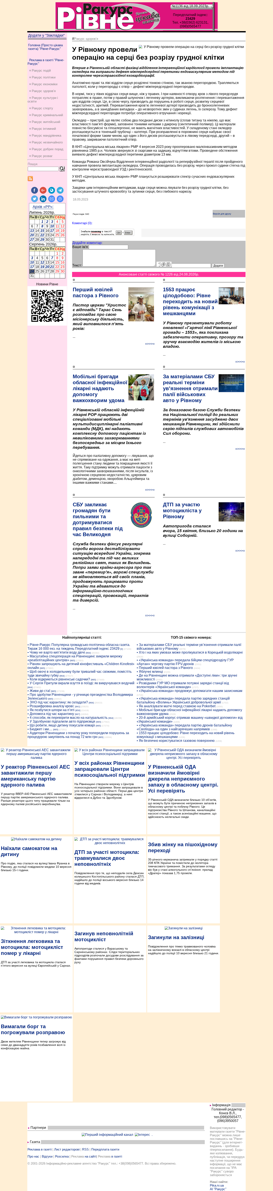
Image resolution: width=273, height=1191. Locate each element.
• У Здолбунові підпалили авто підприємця (61, 721)
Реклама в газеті (40, 1149)
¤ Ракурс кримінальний (46, 115)
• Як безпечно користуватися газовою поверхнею (176, 740)
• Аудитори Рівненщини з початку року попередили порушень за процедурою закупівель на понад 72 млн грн (78, 735)
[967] (77, 714)
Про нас (33, 1156)
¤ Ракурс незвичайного (46, 142)
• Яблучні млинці (150, 671)
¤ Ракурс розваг (40, 156)
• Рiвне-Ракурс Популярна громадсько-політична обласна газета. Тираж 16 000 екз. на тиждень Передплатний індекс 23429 (79, 646)
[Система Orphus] (106, 235)
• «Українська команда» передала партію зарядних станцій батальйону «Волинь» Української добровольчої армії (183, 700)
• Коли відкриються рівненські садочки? (59, 679)
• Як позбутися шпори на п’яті (51, 710)
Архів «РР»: (43, 207)
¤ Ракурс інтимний (42, 128)
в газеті (116, 1156)
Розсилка (62, 1156)
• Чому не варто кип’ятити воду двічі (56, 652)
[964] (88, 653)
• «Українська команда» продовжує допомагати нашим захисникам (189, 691)
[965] (72, 660)
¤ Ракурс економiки (43, 84)
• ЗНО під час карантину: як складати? (58, 702)
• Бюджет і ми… (40, 729)
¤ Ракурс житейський (44, 122)
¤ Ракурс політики (42, 77)
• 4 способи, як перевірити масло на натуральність (67, 717)
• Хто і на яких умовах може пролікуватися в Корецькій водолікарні (190, 652)
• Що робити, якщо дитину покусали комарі (61, 725)
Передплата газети (105, 1149)
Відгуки (47, 1156)
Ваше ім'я (80, 247)
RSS (85, 1149)
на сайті (90, 1156)
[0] (121, 649)
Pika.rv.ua (217, 1185)
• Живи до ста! (39, 691)
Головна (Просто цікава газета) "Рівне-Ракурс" (45, 47)
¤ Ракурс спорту (41, 108)
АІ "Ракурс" (218, 1189)
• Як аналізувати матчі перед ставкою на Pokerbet (176, 706)
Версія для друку (222, 213)
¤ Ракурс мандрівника (45, 135)
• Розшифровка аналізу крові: (51, 706)
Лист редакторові (67, 1149)
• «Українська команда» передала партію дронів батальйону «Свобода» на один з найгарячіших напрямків (184, 727)
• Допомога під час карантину (51, 714)
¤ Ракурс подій (40, 70)
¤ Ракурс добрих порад (46, 149)
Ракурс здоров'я (86, 38)
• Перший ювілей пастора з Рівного (165, 668)
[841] (77, 706)
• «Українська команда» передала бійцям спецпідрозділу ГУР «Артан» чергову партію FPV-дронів (185, 662)
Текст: (77, 265)
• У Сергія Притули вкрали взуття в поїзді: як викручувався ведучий (81, 683)
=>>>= (150, 344)
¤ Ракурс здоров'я (42, 91)
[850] (77, 710)
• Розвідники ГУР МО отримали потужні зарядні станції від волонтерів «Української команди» (183, 685)
